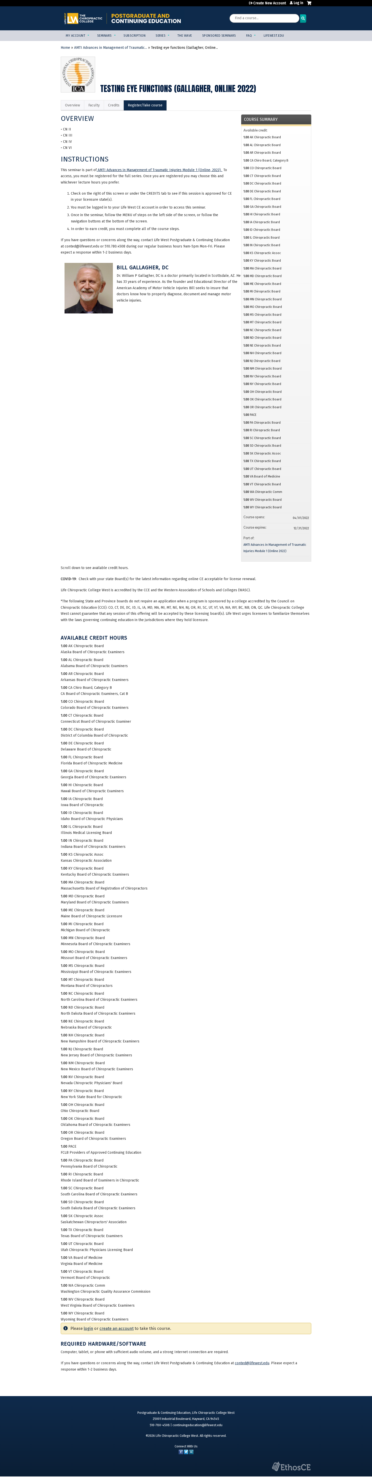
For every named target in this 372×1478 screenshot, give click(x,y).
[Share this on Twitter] (186, 1453)
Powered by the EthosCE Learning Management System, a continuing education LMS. (291, 1466)
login (88, 1328)
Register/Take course (145, 105)
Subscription (134, 35)
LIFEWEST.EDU (274, 35)
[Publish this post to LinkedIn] (191, 1453)
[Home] (123, 18)
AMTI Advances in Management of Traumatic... (110, 48)
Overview (72, 105)
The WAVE (184, 35)
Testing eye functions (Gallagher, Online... (184, 48)
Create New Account (269, 3)
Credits (113, 105)
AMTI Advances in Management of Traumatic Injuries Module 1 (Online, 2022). (159, 170)
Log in (298, 3)
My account (75, 35)
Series (161, 35)
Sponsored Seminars (219, 35)
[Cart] (309, 5)
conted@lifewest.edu (252, 1363)
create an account (116, 1328)
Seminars (104, 35)
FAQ (249, 35)
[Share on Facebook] (181, 1453)
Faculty (94, 105)
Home (65, 48)
